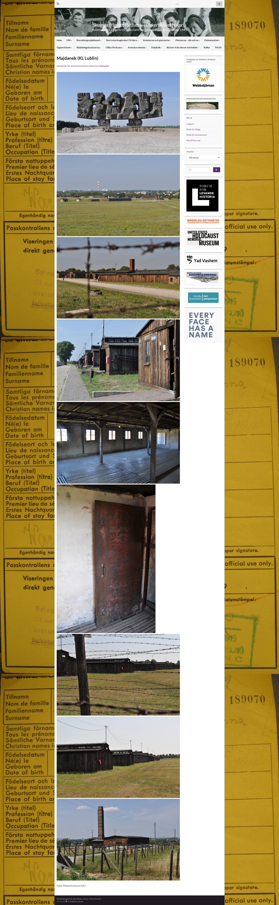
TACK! (218, 47)
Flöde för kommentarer (196, 135)
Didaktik (156, 47)
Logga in (190, 124)
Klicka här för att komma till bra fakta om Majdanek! (83, 65)
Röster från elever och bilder (182, 47)
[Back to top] (272, 898)
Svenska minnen (137, 47)
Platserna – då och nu (187, 40)
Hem (59, 40)
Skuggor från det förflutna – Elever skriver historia (139, 25)
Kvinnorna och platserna (156, 40)
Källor (207, 47)
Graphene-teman (76, 901)
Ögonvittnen (64, 47)
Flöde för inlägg (193, 129)
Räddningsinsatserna (88, 47)
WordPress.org (193, 140)
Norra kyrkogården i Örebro (121, 40)
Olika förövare (114, 47)
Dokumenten (211, 40)
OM (68, 40)
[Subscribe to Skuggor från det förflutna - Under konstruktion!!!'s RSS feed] (58, 3)
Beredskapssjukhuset (89, 40)
